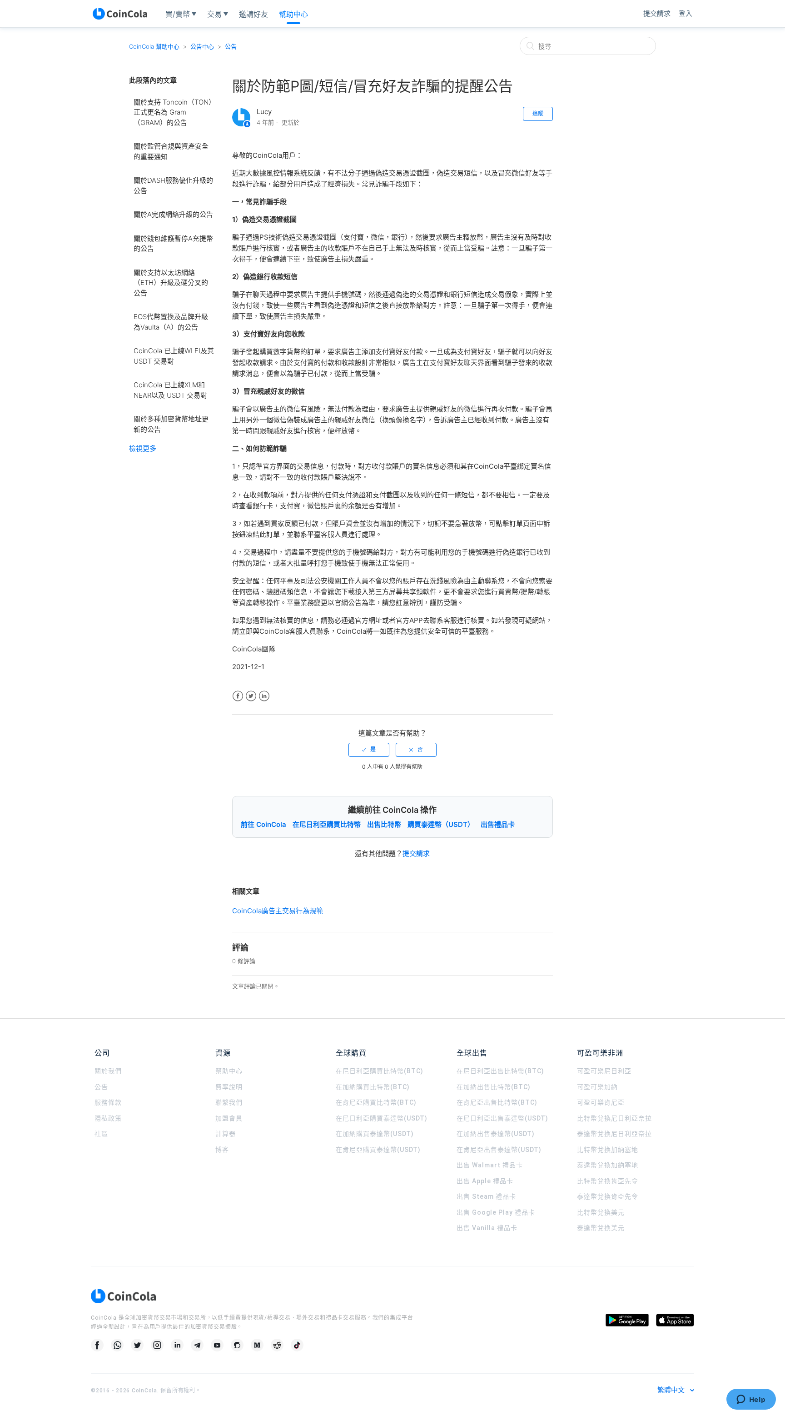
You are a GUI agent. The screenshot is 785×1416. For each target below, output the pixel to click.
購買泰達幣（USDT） (440, 824)
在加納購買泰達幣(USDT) (375, 1133)
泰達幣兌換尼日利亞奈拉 (614, 1133)
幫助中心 (229, 1071)
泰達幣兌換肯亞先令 (607, 1196)
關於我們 (108, 1071)
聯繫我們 (229, 1102)
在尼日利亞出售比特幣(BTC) (500, 1071)
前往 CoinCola (263, 824)
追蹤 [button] (537, 113)
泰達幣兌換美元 (601, 1227)
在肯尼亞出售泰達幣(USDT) (499, 1149)
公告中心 (202, 46)
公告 (231, 46)
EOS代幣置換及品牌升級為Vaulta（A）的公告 (171, 321)
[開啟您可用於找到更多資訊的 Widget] (751, 1400)
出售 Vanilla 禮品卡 (487, 1227)
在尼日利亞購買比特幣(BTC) (379, 1071)
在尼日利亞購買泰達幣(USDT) (381, 1118)
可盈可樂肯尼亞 (601, 1102)
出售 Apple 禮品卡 (485, 1181)
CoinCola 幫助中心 (154, 46)
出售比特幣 (384, 824)
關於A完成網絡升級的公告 (173, 214)
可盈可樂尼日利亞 (604, 1071)
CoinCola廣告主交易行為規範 (277, 910)
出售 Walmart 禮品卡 (490, 1165)
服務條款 (108, 1102)
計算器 (225, 1133)
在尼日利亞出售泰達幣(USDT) (502, 1118)
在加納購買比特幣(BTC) (373, 1087)
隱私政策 (108, 1118)
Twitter (251, 696)
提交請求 (657, 13)
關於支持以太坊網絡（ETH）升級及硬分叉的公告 (171, 282)
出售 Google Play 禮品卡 (496, 1212)
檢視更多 (142, 448)
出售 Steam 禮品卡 (486, 1196)
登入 (685, 13)
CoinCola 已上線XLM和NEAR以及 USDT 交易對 (170, 390)
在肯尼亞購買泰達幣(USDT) (378, 1149)
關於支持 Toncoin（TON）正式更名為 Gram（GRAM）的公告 (173, 112)
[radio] (368, 749)
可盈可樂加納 (597, 1087)
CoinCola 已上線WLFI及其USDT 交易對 (174, 355)
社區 (101, 1133)
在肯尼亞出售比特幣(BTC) (497, 1102)
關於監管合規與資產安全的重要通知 (171, 151)
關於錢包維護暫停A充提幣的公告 (173, 243)
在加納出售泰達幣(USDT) (496, 1133)
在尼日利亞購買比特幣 (327, 824)
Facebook (237, 696)
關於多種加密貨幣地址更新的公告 (171, 424)
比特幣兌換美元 (601, 1212)
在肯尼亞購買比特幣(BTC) (376, 1102)
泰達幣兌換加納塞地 (607, 1165)
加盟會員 (229, 1118)
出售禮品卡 (498, 824)
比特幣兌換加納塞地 (607, 1149)
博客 (222, 1149)
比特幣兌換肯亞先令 (607, 1181)
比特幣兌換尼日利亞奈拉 (614, 1118)
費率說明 (229, 1087)
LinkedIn (264, 696)
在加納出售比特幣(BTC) (494, 1087)
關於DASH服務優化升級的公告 (173, 185)
